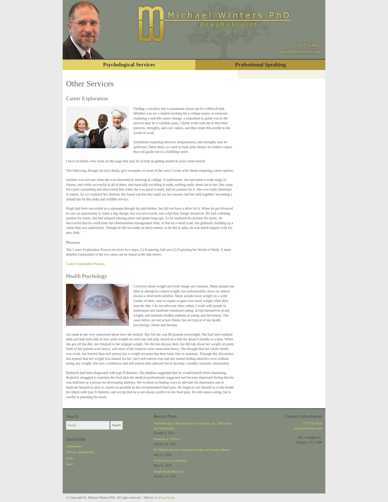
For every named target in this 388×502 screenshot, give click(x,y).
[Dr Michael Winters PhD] (215, 22)
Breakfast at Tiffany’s (167, 439)
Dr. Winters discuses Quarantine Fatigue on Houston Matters (192, 450)
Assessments (74, 446)
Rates (69, 464)
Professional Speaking (260, 64)
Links (69, 458)
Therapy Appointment (80, 452)
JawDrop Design (164, 497)
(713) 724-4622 (307, 45)
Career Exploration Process (85, 264)
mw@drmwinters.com (300, 51)
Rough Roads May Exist (169, 471)
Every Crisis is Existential (170, 460)
